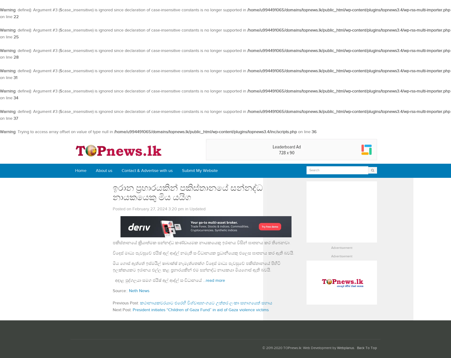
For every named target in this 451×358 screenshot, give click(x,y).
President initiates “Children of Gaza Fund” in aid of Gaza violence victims (201, 309)
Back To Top (367, 348)
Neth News (139, 290)
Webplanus (345, 348)
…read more (214, 280)
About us (104, 170)
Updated (198, 209)
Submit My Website (200, 170)
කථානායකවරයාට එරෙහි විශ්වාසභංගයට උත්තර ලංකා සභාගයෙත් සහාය (206, 303)
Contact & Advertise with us (147, 170)
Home (80, 170)
